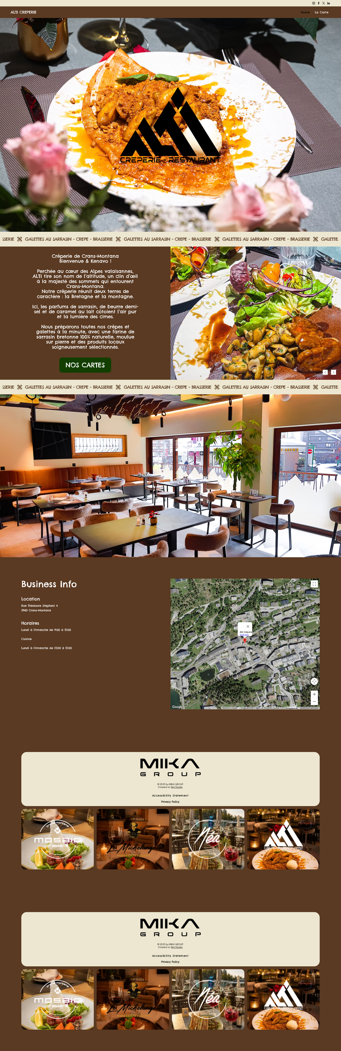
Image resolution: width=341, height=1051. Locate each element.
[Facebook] (318, 3)
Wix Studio (177, 787)
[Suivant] (333, 372)
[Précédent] (325, 372)
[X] (323, 3)
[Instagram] (313, 3)
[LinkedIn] (328, 3)
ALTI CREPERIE (23, 12)
